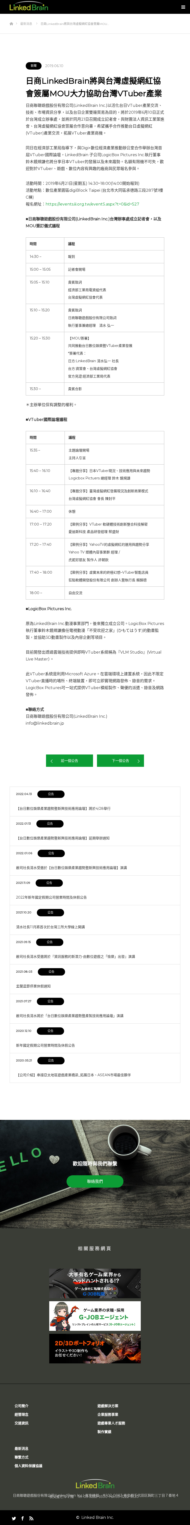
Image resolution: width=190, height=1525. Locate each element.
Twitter (13, 1517)
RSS (30, 1517)
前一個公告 (69, 760)
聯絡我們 (95, 1181)
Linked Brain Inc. (97, 1517)
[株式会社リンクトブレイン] (29, 5)
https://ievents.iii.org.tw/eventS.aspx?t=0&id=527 (92, 204)
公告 (51, 794)
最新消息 (21, 1448)
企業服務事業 (107, 1414)
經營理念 (21, 1414)
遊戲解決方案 (107, 1406)
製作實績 (104, 1432)
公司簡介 (21, 1406)
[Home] (11, 16)
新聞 (34, 66)
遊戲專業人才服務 (111, 1423)
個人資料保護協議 (28, 1466)
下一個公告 (120, 760)
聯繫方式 (21, 1457)
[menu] (183, 7)
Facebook (22, 1517)
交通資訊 (21, 1423)
